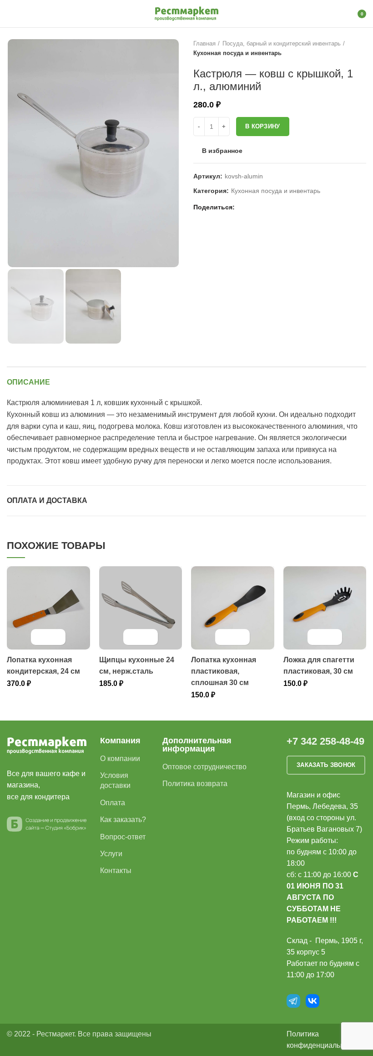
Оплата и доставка (47, 500)
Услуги (111, 854)
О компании (120, 758)
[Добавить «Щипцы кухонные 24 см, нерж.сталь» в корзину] (133, 637)
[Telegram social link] (275, 207)
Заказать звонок (326, 765)
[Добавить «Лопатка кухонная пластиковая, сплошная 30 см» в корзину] (224, 637)
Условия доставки (115, 780)
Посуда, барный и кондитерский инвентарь (281, 43)
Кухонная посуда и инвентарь (237, 53)
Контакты (115, 870)
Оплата (112, 803)
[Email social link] (244, 207)
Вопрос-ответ (123, 837)
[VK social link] (265, 207)
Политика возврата (194, 783)
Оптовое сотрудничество (204, 767)
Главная (204, 43)
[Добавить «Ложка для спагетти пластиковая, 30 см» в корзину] (317, 637)
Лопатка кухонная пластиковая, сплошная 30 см (223, 671)
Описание (28, 382)
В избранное (222, 150)
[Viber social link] (286, 207)
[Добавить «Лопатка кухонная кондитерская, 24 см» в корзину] (40, 637)
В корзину (262, 126)
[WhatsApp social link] (254, 207)
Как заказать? (123, 819)
